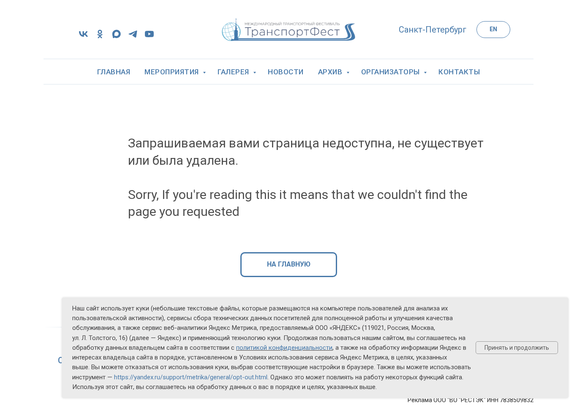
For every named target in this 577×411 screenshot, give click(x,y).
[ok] (100, 37)
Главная (114, 72)
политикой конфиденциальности (284, 347)
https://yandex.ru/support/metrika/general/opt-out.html (190, 377)
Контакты (459, 72)
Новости (286, 72)
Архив (331, 72)
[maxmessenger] (116, 37)
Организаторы (391, 72)
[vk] (83, 37)
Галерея (234, 72)
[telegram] (133, 37)
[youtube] (149, 37)
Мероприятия (172, 72)
